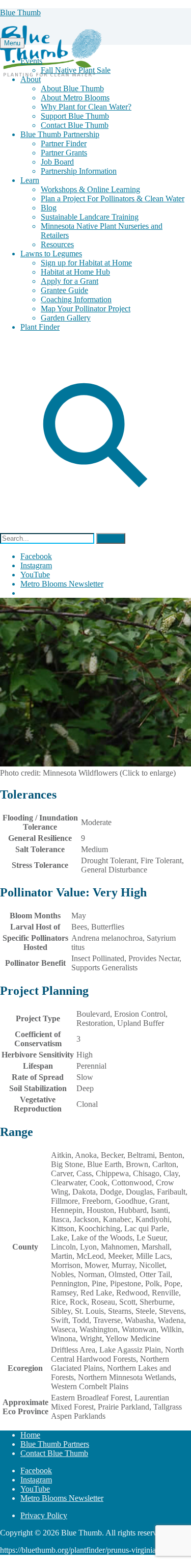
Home (30, 1434)
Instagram (36, 565)
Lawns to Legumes (51, 253)
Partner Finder (64, 143)
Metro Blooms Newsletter (61, 583)
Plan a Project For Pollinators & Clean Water (112, 198)
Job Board (57, 161)
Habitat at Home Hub (75, 272)
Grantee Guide (64, 290)
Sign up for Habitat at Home (86, 262)
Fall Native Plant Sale (76, 70)
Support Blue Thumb (75, 116)
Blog (49, 207)
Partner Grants (64, 152)
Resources (57, 244)
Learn (29, 180)
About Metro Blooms (75, 97)
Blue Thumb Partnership (59, 134)
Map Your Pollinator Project (85, 308)
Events (31, 61)
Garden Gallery (66, 317)
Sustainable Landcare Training (90, 217)
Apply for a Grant (69, 281)
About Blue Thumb (72, 88)
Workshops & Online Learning (90, 189)
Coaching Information (76, 299)
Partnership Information (79, 171)
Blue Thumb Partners (54, 1444)
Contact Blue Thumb (74, 125)
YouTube (35, 574)
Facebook (36, 556)
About (30, 79)
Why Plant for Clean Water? (86, 106)
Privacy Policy (43, 1515)
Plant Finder (40, 327)
